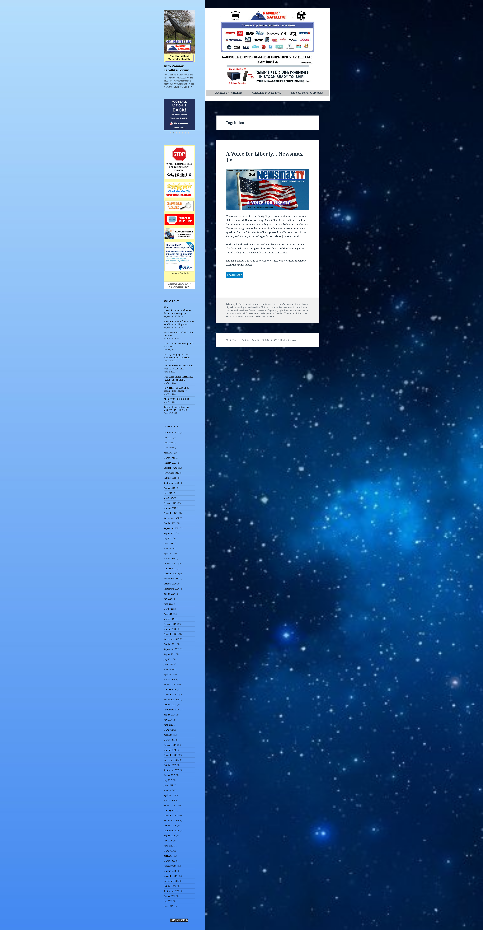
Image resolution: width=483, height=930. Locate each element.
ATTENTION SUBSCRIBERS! (177, 399)
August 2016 (169, 835)
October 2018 (170, 704)
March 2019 (169, 679)
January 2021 (170, 568)
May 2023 (168, 447)
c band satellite (252, 307)
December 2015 (171, 876)
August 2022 (169, 488)
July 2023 (168, 437)
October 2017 (170, 765)
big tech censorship (235, 307)
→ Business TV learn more (227, 92)
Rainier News (271, 304)
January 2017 (170, 810)
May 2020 (168, 609)
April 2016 (169, 855)
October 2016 (170, 825)
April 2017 (169, 795)
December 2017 (171, 755)
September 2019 (171, 649)
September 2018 (171, 709)
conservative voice (278, 307)
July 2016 (168, 840)
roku (305, 313)
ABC (284, 304)
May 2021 (168, 548)
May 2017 (168, 790)
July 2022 (168, 493)
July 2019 (168, 659)
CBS (263, 307)
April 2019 (169, 674)
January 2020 (170, 629)
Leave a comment (266, 316)
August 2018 (169, 714)
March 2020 (169, 619)
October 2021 (170, 523)
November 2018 (171, 699)
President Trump (283, 313)
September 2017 (171, 770)
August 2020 (169, 593)
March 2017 (169, 800)
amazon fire (292, 304)
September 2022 (171, 483)
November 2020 (171, 578)
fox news (253, 310)
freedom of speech (267, 310)
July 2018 (168, 719)
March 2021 (169, 558)
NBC (245, 313)
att (300, 304)
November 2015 (171, 881)
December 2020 (171, 573)
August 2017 (169, 775)
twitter (250, 316)
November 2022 (171, 472)
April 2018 (169, 734)
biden (305, 304)
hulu (286, 310)
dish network (232, 310)
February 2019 (171, 684)
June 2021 (168, 543)
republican (297, 313)
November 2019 (171, 639)
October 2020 (170, 583)
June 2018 (168, 724)
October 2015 (170, 886)
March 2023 (169, 457)
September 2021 (171, 528)
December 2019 (171, 634)
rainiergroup (254, 304)
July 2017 (168, 780)
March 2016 (169, 860)
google (280, 310)
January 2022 (170, 508)
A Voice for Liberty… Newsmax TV (264, 156)
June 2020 (168, 603)
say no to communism (236, 316)
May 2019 (168, 669)
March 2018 (169, 740)
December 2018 (171, 694)
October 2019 (170, 644)
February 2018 (171, 745)
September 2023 (171, 432)
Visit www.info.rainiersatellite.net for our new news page (178, 310)
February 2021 (171, 563)
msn (232, 313)
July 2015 (168, 901)
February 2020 (171, 624)
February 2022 (171, 503)
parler (262, 313)
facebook (243, 310)
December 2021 (171, 513)
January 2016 (170, 871)
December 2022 (171, 467)
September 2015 (171, 891)
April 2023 (169, 452)
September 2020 (171, 588)
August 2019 (169, 654)
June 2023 (168, 442)
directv (304, 307)
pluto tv (270, 313)
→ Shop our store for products (305, 92)
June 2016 (168, 845)
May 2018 (168, 729)
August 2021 (169, 533)
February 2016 (171, 865)
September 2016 (171, 830)
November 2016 (171, 820)
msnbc (238, 313)
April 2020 (169, 614)
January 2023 (170, 462)
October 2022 (170, 478)
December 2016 (171, 815)
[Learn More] (179, 114)
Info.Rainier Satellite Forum (176, 68)
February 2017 (171, 805)
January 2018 (170, 750)
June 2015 (168, 906)
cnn (267, 307)
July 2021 (168, 538)
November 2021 (171, 518)
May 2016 (168, 850)
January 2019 (170, 689)
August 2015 (169, 896)
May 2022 (168, 498)
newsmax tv (253, 313)
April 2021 (169, 553)
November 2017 (171, 760)
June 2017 (168, 785)
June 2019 (168, 664)
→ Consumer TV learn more (265, 92)
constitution (294, 307)
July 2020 (168, 598)
